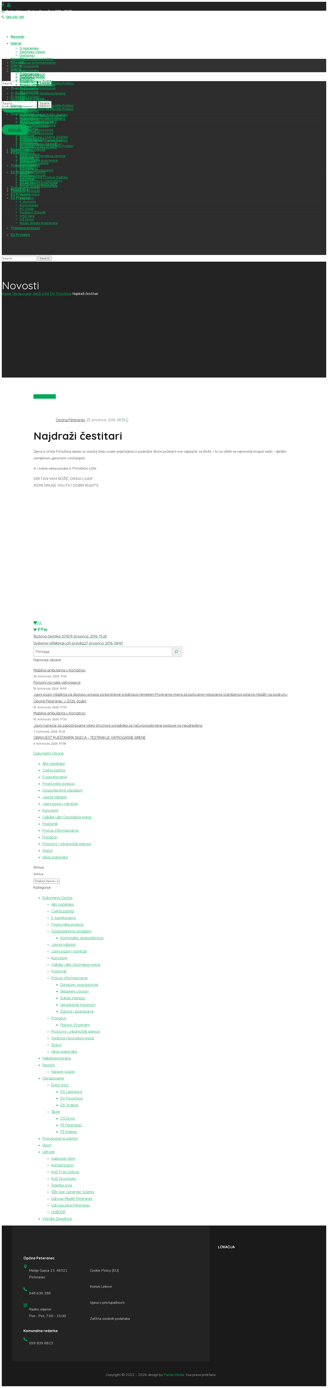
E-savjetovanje (54, 777)
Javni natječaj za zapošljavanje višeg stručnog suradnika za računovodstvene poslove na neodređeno (117, 725)
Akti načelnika (53, 763)
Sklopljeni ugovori (74, 991)
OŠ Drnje (67, 1118)
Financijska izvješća (58, 783)
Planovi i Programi (74, 1025)
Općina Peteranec (70, 420)
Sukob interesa (72, 998)
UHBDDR (58, 1212)
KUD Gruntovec (63, 1178)
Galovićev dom (63, 1158)
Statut (47, 850)
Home (6, 293)
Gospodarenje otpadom (62, 790)
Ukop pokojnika (55, 857)
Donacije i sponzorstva (79, 984)
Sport (47, 1145)
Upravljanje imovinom (77, 1004)
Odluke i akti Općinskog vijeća (66, 817)
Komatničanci (62, 1165)
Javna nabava (54, 797)
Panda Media (174, 1374)
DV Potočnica (60, 293)
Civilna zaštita (53, 770)
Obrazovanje (22, 293)
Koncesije (50, 810)
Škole (55, 1111)
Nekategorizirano (56, 1058)
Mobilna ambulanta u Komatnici (59, 670)
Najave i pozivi (63, 1071)
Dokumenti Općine (48, 753)
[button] (15, 130)
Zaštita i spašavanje (77, 1011)
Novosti (48, 1065)
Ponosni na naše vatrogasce (57, 682)
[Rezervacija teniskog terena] (7, 65)
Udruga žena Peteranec (70, 1205)
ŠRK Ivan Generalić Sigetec (73, 1192)
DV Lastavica (71, 1091)
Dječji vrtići (41, 293)
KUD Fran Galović (65, 1172)
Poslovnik (50, 823)
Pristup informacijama (60, 830)
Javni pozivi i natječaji (60, 803)
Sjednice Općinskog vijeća (72, 1038)
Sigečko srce (61, 1185)
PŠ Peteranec (71, 1125)
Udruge (48, 1152)
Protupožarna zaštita (60, 1138)
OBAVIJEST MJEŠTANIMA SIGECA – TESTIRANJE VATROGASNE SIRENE (89, 737)
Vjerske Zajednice (57, 1218)
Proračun (49, 837)
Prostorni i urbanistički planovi (66, 844)
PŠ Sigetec (68, 1131)
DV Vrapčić (69, 1105)
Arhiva (38, 874)
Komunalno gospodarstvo (82, 938)
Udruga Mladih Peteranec (72, 1198)
